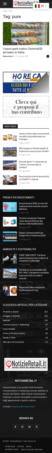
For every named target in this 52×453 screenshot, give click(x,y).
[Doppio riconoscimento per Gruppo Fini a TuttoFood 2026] (10, 236)
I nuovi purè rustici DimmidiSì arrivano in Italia (22, 50)
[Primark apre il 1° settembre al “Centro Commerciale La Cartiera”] (10, 165)
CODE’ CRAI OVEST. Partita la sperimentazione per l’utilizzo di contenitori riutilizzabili (33, 258)
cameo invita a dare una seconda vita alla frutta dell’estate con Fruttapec (34, 136)
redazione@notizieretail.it (23, 406)
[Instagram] (22, 427)
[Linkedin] (29, 427)
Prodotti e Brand (10, 44)
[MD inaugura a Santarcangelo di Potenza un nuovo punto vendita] (10, 152)
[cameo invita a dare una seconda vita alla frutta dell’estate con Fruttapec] (10, 137)
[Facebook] (15, 427)
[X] (36, 427)
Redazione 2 (8, 56)
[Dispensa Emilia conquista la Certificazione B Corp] (10, 291)
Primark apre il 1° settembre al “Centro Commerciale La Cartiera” (33, 165)
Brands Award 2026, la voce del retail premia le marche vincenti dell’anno (33, 206)
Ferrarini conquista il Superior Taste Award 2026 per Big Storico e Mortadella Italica (32, 221)
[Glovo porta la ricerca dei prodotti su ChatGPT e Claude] (10, 180)
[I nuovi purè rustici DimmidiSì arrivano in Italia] (26, 33)
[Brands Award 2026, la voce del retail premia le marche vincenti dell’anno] (10, 207)
